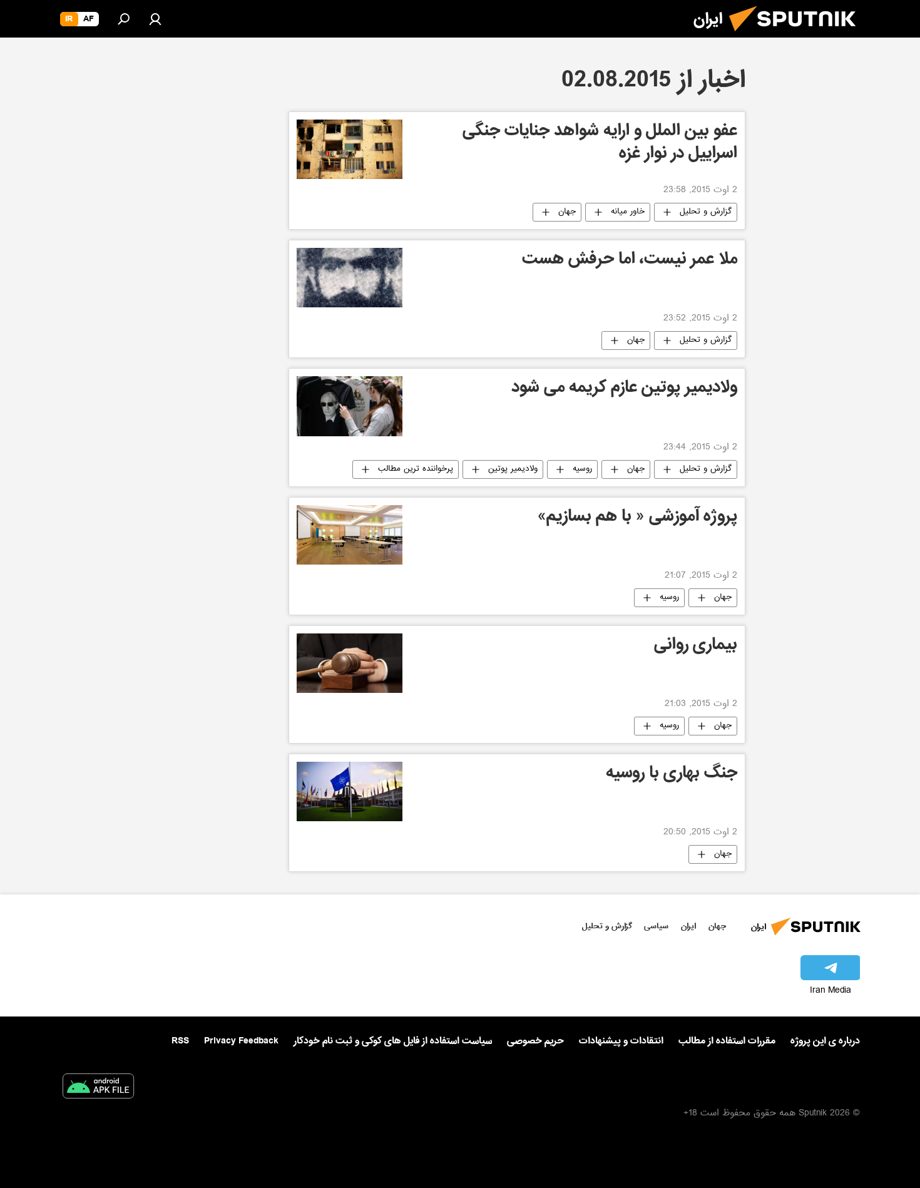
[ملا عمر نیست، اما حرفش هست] (349, 277)
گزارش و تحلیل (706, 212)
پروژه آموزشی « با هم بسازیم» (637, 518)
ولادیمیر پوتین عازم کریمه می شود (624, 389)
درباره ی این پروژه (825, 1041)
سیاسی (656, 926)
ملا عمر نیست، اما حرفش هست (629, 261)
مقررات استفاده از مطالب (726, 1041)
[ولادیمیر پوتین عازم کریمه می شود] (349, 406)
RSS (180, 1041)
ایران (688, 926)
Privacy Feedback (241, 1041)
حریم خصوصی (535, 1041)
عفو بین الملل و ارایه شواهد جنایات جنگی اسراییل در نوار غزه (600, 144)
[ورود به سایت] (155, 18)
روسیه (582, 469)
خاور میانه (628, 212)
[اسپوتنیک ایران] (797, 36)
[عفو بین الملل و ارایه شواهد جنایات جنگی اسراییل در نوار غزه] (349, 149)
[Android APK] (98, 1088)
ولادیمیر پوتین (513, 469)
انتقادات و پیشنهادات (621, 1041)
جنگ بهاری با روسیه (671, 774)
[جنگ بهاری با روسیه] (349, 791)
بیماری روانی (695, 646)
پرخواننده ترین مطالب (415, 469)
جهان (567, 212)
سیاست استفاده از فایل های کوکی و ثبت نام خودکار (393, 1041)
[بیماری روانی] (349, 663)
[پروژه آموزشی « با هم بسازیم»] (349, 535)
